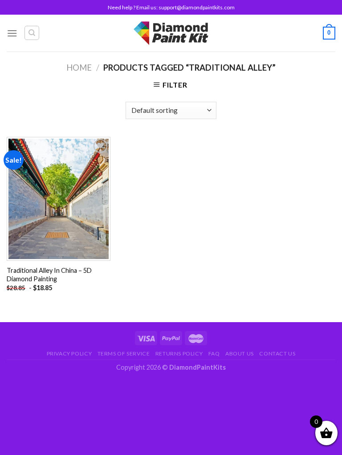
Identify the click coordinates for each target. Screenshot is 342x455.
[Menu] (12, 33)
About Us (239, 353)
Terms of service (124, 353)
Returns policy (179, 353)
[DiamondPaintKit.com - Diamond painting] (171, 32)
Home (79, 67)
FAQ (214, 353)
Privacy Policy (69, 353)
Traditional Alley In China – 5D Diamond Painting (49, 275)
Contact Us (277, 353)
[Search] (31, 33)
